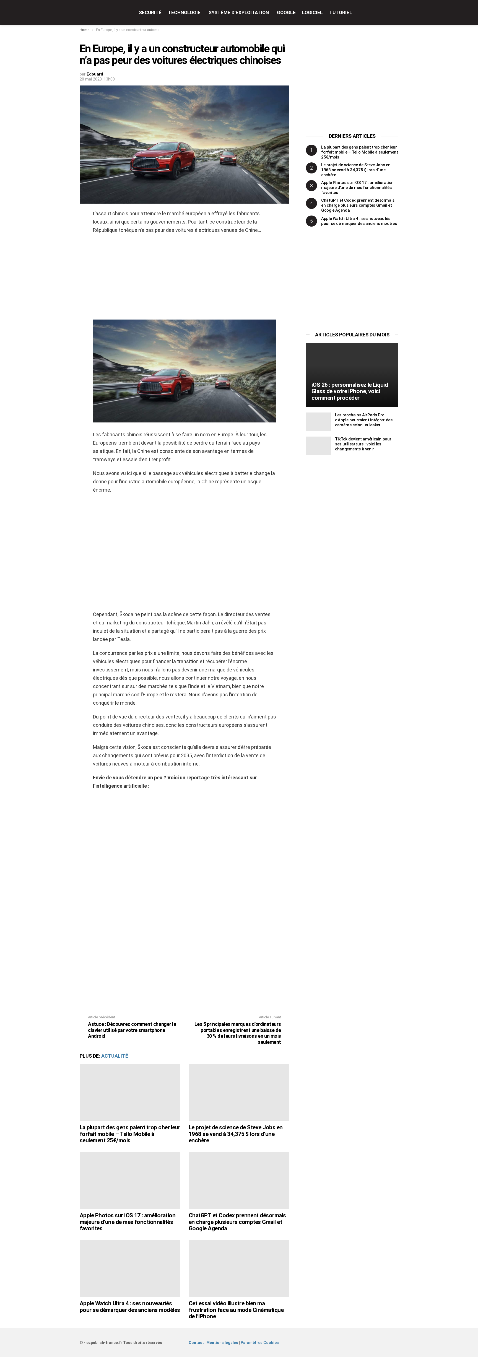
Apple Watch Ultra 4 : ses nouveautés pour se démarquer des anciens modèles (130, 1306)
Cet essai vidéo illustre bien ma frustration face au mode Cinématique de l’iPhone (236, 1310)
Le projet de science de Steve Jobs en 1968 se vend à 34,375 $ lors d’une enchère (236, 1134)
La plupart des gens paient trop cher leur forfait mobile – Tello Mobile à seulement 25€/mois (130, 1134)
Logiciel (312, 12)
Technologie (184, 12)
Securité (150, 12)
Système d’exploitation (239, 12)
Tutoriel (340, 12)
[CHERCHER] (395, 12)
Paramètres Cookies (260, 1342)
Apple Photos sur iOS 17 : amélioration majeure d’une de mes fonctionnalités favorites (127, 1222)
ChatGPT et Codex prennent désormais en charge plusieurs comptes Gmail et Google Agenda (237, 1222)
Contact (196, 1342)
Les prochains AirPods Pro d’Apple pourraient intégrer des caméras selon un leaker (363, 419)
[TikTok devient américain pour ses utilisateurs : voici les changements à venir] (318, 446)
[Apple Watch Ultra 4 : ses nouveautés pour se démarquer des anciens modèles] (130, 1268)
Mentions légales (222, 1342)
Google (286, 12)
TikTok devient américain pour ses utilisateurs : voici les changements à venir (363, 444)
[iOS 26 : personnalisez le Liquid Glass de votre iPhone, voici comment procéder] (352, 375)
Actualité (114, 1056)
